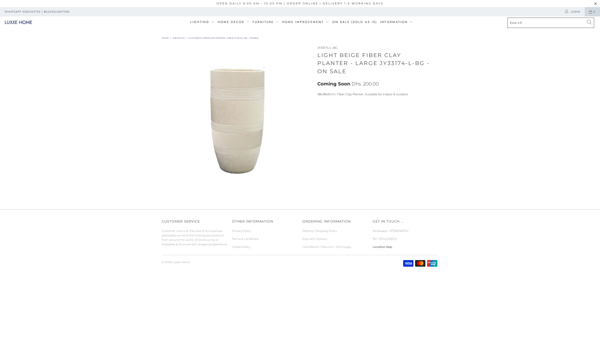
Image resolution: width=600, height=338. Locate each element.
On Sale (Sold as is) (354, 22)
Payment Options (314, 239)
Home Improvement (303, 22)
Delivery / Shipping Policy (319, 231)
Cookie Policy (241, 247)
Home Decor (231, 22)
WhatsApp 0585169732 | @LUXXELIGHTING (37, 12)
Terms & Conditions (245, 239)
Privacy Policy (241, 231)
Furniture (263, 22)
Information (394, 22)
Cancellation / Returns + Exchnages (326, 247)
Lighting (200, 22)
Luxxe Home (18, 22)
